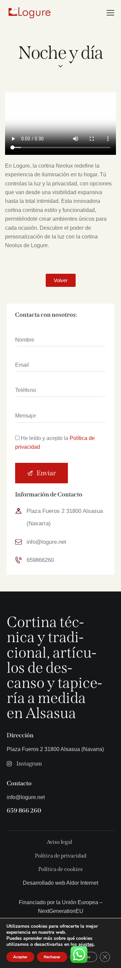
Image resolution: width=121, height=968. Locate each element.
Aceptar (20, 957)
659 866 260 (24, 810)
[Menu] (110, 12)
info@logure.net (46, 542)
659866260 (40, 560)
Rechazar (52, 957)
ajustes (86, 944)
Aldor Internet (82, 883)
